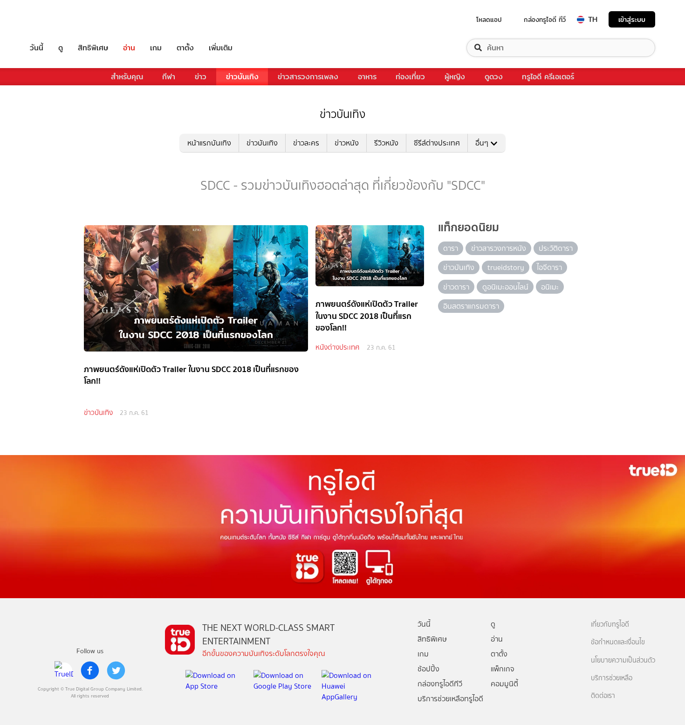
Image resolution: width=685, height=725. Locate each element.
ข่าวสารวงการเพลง (308, 77)
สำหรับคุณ (127, 77)
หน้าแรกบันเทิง (209, 143)
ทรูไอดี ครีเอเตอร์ (548, 77)
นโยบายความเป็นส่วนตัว (623, 660)
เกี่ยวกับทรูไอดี (610, 624)
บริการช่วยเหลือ (611, 678)
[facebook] (90, 670)
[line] (64, 670)
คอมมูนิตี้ (504, 683)
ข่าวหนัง (347, 143)
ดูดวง (494, 77)
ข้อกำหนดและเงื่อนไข (618, 642)
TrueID (58, 19)
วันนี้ (36, 48)
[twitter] (116, 670)
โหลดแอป (489, 19)
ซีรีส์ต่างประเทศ (437, 143)
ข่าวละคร (306, 143)
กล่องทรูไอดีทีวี (440, 683)
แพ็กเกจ (502, 668)
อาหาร (367, 77)
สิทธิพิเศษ (93, 48)
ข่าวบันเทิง (242, 77)
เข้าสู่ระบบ (631, 19)
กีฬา (168, 77)
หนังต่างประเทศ (337, 347)
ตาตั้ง (185, 48)
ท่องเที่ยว (410, 77)
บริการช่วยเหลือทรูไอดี (450, 698)
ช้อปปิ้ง (428, 668)
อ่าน (129, 48)
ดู (60, 48)
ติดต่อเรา (603, 696)
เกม (156, 48)
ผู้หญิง (455, 77)
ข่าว (200, 77)
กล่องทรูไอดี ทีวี (545, 19)
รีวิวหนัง (386, 143)
